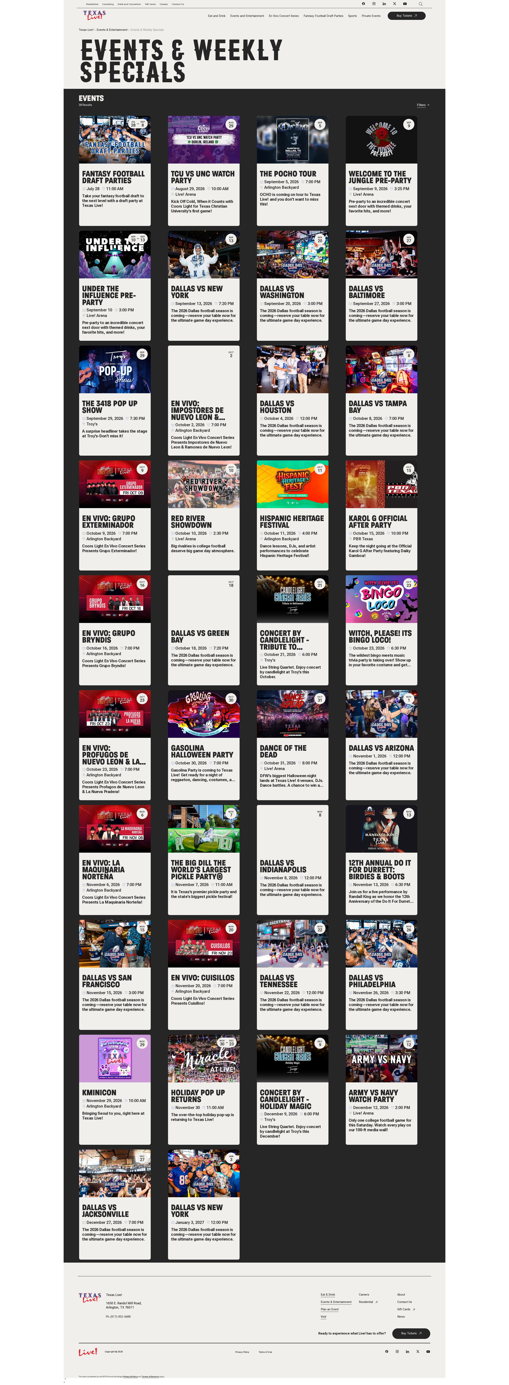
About (401, 1294)
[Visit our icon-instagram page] (374, 4)
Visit (323, 1316)
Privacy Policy (242, 1352)
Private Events (371, 16)
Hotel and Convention (129, 4)
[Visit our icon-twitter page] (395, 4)
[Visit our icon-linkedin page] (384, 4)
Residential (92, 4)
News (401, 1316)
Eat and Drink (216, 16)
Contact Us (178, 4)
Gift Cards (150, 4)
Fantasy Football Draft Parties (323, 16)
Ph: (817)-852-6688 (118, 1316)
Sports (352, 16)
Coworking (108, 4)
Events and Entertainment (247, 16)
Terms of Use (265, 1352)
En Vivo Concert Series (284, 16)
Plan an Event (330, 1309)
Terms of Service (150, 1376)
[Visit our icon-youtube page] (405, 4)
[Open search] (415, 4)
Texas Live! (86, 30)
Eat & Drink (328, 1294)
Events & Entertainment (112, 30)
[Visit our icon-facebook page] (364, 4)
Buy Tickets (404, 15)
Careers (164, 4)
